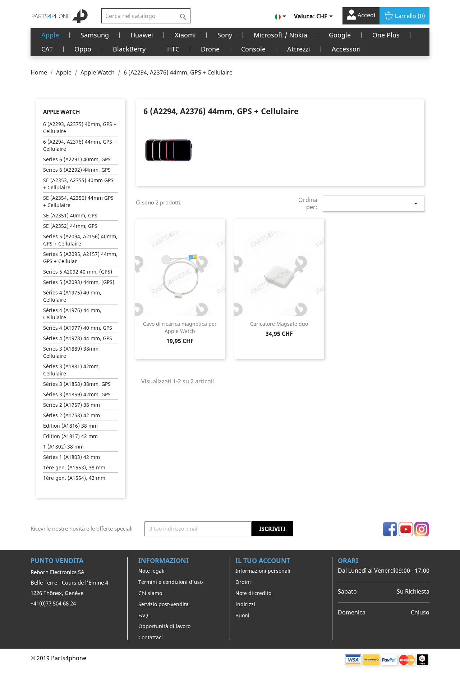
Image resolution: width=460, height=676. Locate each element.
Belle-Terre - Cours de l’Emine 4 (69, 582)
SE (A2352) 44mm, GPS (70, 225)
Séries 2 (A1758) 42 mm (71, 415)
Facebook (390, 529)
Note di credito (253, 593)
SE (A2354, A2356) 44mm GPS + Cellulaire (78, 201)
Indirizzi (245, 604)
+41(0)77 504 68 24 (53, 603)
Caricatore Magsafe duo (279, 323)
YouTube (406, 529)
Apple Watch (61, 111)
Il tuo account (262, 560)
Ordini (243, 581)
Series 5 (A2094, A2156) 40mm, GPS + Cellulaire (80, 240)
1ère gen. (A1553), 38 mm (74, 467)
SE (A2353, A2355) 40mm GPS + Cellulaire (78, 184)
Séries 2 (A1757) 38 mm (71, 404)
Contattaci (150, 637)
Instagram (421, 529)
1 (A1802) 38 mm (63, 446)
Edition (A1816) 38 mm (70, 425)
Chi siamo (150, 593)
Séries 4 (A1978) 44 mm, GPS (77, 338)
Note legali (151, 570)
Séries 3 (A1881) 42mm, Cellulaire (71, 370)
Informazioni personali (262, 570)
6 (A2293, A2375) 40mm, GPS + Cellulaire (79, 128)
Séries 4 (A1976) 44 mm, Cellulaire (72, 314)
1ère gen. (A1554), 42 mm (74, 477)
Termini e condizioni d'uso (170, 581)
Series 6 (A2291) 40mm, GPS (77, 159)
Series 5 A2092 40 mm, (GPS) (77, 271)
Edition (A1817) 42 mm (70, 436)
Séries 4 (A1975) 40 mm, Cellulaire (72, 296)
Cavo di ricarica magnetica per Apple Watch (180, 327)
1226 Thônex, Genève (57, 592)
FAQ (143, 615)
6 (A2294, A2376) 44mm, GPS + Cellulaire (79, 145)
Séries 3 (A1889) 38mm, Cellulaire (71, 352)
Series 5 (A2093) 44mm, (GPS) (78, 282)
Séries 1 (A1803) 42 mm (71, 457)
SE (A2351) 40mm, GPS (70, 215)
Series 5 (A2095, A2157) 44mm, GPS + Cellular (80, 258)
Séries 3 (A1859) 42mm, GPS (77, 394)
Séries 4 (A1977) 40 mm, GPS (77, 327)
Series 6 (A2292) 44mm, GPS (77, 169)
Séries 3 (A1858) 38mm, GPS (77, 383)
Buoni (242, 615)
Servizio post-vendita (163, 604)
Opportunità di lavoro (164, 626)
